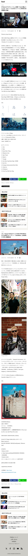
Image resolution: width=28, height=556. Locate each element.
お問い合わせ (14, 539)
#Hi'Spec (12, 182)
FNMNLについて (14, 537)
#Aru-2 (12, 484)
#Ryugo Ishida (18, 484)
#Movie (3, 182)
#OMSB (7, 182)
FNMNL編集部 (10, 31)
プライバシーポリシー (14, 543)
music (2, 5)
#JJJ (9, 484)
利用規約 (14, 541)
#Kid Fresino (4, 484)
